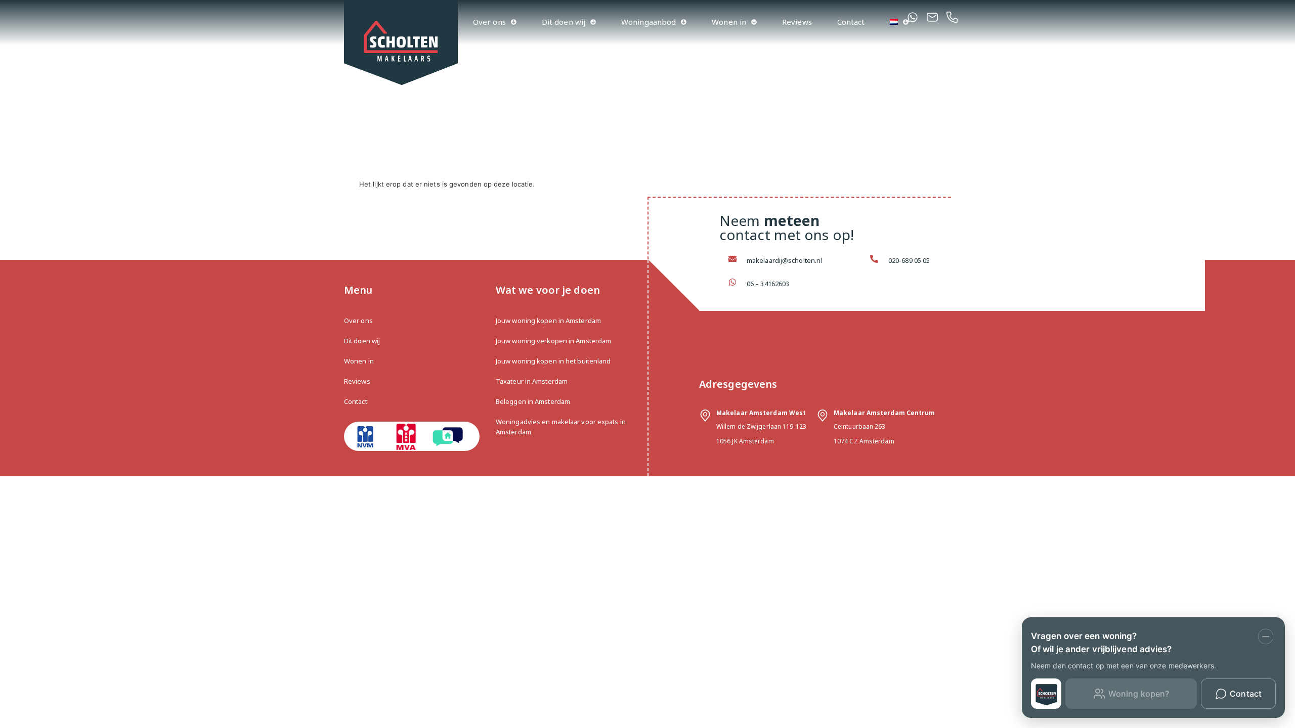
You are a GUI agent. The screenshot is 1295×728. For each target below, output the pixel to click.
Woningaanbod (648, 22)
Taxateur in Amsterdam (532, 381)
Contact (851, 22)
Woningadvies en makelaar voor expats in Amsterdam (561, 426)
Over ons (489, 22)
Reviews (797, 22)
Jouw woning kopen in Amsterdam (548, 320)
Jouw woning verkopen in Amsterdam (553, 340)
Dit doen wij (563, 22)
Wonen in (729, 22)
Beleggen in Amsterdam (533, 401)
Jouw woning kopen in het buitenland (553, 361)
